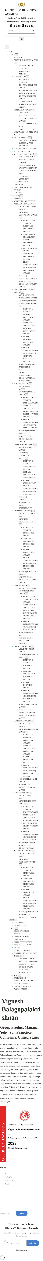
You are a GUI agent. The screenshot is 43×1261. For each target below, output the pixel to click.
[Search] (33, 30)
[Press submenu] (15, 920)
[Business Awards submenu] (30, 383)
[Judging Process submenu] (30, 137)
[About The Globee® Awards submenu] (15, 63)
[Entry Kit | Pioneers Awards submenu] (26, 804)
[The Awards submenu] (21, 195)
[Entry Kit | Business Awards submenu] (26, 394)
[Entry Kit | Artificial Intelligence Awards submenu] (20, 306)
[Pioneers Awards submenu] (30, 793)
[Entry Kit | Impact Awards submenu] (26, 594)
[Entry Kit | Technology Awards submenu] (20, 864)
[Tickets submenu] (22, 956)
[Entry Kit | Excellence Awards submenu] (20, 524)
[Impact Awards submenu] (28, 585)
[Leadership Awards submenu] (32, 721)
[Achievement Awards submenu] (34, 204)
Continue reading (21, 1250)
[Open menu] (21, 39)
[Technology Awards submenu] (33, 851)
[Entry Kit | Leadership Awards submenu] (26, 732)
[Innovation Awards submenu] (32, 646)
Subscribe (32, 1243)
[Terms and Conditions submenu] (35, 154)
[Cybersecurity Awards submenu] (35, 444)
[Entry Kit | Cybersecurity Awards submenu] (26, 458)
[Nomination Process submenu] (33, 110)
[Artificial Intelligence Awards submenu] (22, 292)
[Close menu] (7, 47)
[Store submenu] (16, 928)
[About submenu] (16, 54)
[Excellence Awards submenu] (33, 511)
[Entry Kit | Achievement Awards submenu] (20, 218)
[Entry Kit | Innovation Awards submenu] (26, 657)
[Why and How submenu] (27, 77)
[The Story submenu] (19, 975)
